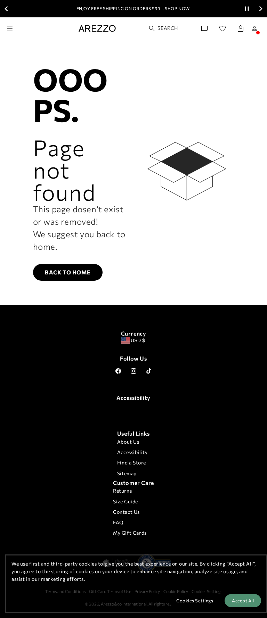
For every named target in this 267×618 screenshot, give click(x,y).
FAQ (118, 522)
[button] (163, 28)
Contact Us (126, 512)
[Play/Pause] (247, 8)
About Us (128, 442)
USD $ (138, 340)
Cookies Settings (194, 600)
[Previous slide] (6, 8)
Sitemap (127, 473)
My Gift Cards (130, 533)
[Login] (254, 28)
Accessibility (132, 452)
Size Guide (125, 501)
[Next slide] (260, 8)
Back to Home (67, 272)
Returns (122, 491)
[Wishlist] (222, 28)
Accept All (243, 600)
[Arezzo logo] (97, 28)
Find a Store (131, 462)
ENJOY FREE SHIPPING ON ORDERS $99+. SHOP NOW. (133, 8)
